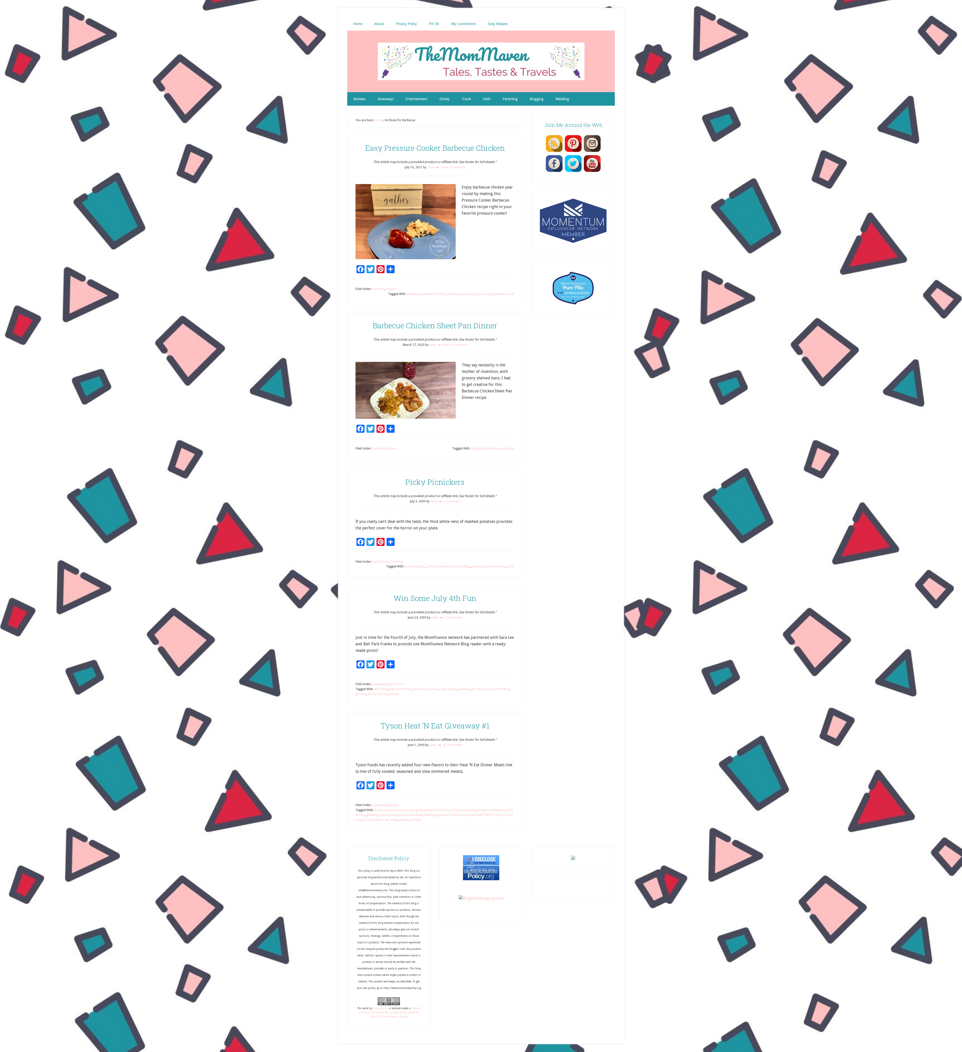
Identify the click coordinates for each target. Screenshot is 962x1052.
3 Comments (453, 617)
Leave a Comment (452, 167)
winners (416, 820)
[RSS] (554, 151)
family (443, 566)
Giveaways (379, 684)
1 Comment (452, 501)
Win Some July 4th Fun (435, 598)
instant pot (466, 294)
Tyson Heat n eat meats (382, 820)
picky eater (479, 566)
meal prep (431, 815)
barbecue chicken (433, 294)
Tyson (498, 815)
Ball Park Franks (401, 689)
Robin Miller (484, 815)
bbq (421, 566)
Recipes (391, 289)
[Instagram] (592, 151)
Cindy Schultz (380, 1008)
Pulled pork (457, 815)
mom (487, 689)
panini (443, 815)
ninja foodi (482, 294)
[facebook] (554, 172)
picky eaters (497, 566)
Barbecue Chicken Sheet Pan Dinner (435, 325)
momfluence (501, 689)
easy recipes (506, 448)
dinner (480, 810)
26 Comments (452, 745)
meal (393, 815)
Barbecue (413, 294)
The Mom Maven (481, 61)
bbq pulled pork (429, 810)
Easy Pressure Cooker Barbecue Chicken (435, 148)
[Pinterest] (573, 151)
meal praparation (410, 815)
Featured (378, 289)
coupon (455, 810)
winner (395, 694)
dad (443, 689)
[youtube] (592, 172)
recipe (470, 815)
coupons (469, 810)
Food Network (496, 810)
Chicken (451, 294)
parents (360, 694)
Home (384, 815)
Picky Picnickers (434, 482)
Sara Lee (383, 694)
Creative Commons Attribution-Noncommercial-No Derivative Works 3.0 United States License (389, 1012)
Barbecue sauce (399, 810)
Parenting (396, 561)
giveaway (463, 689)
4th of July (381, 689)
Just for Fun (380, 561)
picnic (510, 566)
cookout (432, 566)
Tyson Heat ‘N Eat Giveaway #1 (435, 725)
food (452, 566)
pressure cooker (503, 294)
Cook (445, 810)
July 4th (477, 689)
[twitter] (573, 172)
